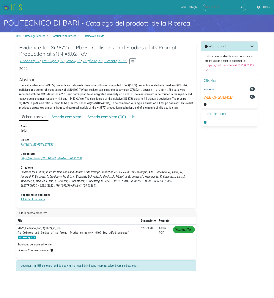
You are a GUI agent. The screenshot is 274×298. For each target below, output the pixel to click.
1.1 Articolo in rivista (92, 36)
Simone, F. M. (115, 61)
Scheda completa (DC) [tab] (107, 116)
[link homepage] (13, 7)
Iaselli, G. (73, 61)
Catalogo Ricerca (35, 36)
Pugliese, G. (92, 61)
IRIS (18, 36)
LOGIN (266, 7)
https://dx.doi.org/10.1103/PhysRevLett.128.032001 (51, 158)
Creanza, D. (30, 61)
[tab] (134, 117)
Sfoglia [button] (193, 7)
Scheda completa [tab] (66, 116)
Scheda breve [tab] (33, 116)
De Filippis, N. (53, 61)
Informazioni (217, 46)
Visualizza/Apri (183, 229)
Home (182, 7)
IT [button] (250, 7)
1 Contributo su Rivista (62, 36)
